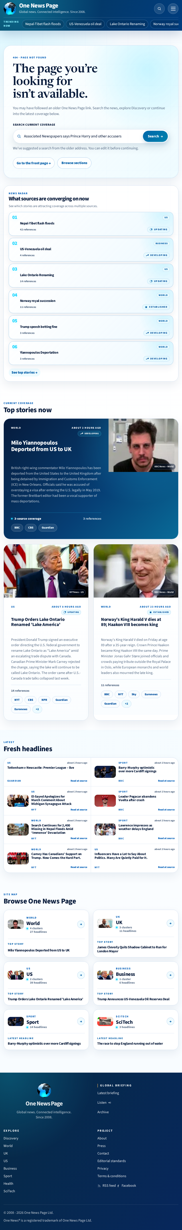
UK (119, 922)
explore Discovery (132, 108)
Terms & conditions (111, 1176)
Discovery (11, 1138)
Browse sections (74, 162)
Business (125, 974)
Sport (32, 1022)
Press (101, 1145)
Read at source (79, 781)
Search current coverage (34, 125)
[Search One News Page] (159, 8)
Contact (103, 1153)
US (29, 974)
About (102, 1138)
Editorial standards (111, 1161)
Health (8, 1183)
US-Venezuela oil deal (85, 24)
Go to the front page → (34, 163)
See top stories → (25, 372)
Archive (103, 1112)
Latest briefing (108, 1093)
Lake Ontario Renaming (127, 24)
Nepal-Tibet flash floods (43, 24)
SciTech (124, 1022)
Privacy (103, 1168)
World (33, 923)
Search (155, 136)
